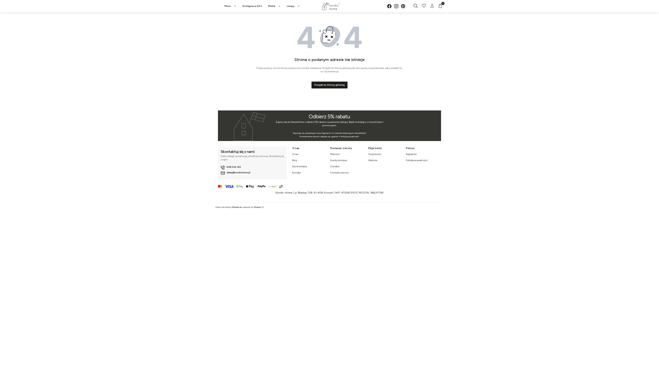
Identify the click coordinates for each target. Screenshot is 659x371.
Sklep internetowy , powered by (238, 207)
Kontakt (296, 172)
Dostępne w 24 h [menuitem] (252, 6)
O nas (295, 154)
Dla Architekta (299, 166)
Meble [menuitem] (271, 6)
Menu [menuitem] (227, 6)
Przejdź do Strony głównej (329, 84)
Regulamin (411, 154)
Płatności (335, 154)
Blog (294, 160)
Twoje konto (374, 154)
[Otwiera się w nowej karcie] (389, 6)
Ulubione (372, 160)
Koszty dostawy (338, 160)
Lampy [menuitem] (290, 6)
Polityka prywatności (416, 160)
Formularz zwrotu (339, 172)
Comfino (334, 166)
